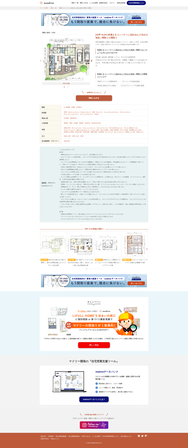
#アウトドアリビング (69, 130)
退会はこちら (55, 438)
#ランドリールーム (125, 112)
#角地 (70, 123)
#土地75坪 (87, 123)
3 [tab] (93, 269)
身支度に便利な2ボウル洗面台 (107, 85)
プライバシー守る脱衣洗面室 (131, 81)
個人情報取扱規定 (74, 436)
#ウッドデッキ (109, 132)
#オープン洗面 (124, 130)
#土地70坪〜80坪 (96, 123)
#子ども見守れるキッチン (116, 128)
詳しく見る (94, 345)
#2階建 (73, 107)
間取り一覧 (75, 3)
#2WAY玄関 (86, 132)
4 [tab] (95, 269)
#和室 (65, 112)
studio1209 (67, 141)
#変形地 (66, 123)
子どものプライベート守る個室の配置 (132, 85)
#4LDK (97, 114)
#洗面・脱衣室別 (114, 130)
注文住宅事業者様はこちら (136, 3)
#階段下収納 (94, 132)
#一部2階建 (67, 107)
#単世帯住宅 (73, 118)
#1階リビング (140, 132)
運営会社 (43, 436)
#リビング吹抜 (95, 130)
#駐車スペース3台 (130, 132)
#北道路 (76, 123)
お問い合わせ (86, 436)
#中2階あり (79, 107)
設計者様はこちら (126, 436)
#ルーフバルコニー (119, 132)
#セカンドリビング (86, 112)
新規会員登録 (121, 3)
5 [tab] (98, 269)
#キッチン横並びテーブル (131, 128)
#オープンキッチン (77, 128)
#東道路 (81, 123)
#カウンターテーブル (102, 128)
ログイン (112, 3)
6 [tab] (101, 269)
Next (147, 249)
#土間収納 (101, 132)
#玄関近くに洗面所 (69, 132)
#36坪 (82, 136)
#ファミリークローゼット (87, 114)
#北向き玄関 (78, 132)
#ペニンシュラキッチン (89, 128)
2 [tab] (90, 269)
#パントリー (99, 112)
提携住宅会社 (103, 3)
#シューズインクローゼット (111, 112)
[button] (91, 61)
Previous (41, 249)
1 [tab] (87, 269)
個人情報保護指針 (61, 436)
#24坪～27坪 (75, 136)
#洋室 (93, 112)
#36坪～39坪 (67, 136)
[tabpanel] (53, 249)
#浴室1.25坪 (67, 128)
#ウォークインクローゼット (71, 114)
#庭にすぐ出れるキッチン (83, 130)
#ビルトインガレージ (73, 112)
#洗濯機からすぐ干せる (135, 130)
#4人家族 (66, 118)
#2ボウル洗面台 (104, 130)
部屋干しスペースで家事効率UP (107, 81)
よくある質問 (94, 3)
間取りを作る (84, 3)
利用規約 (51, 436)
